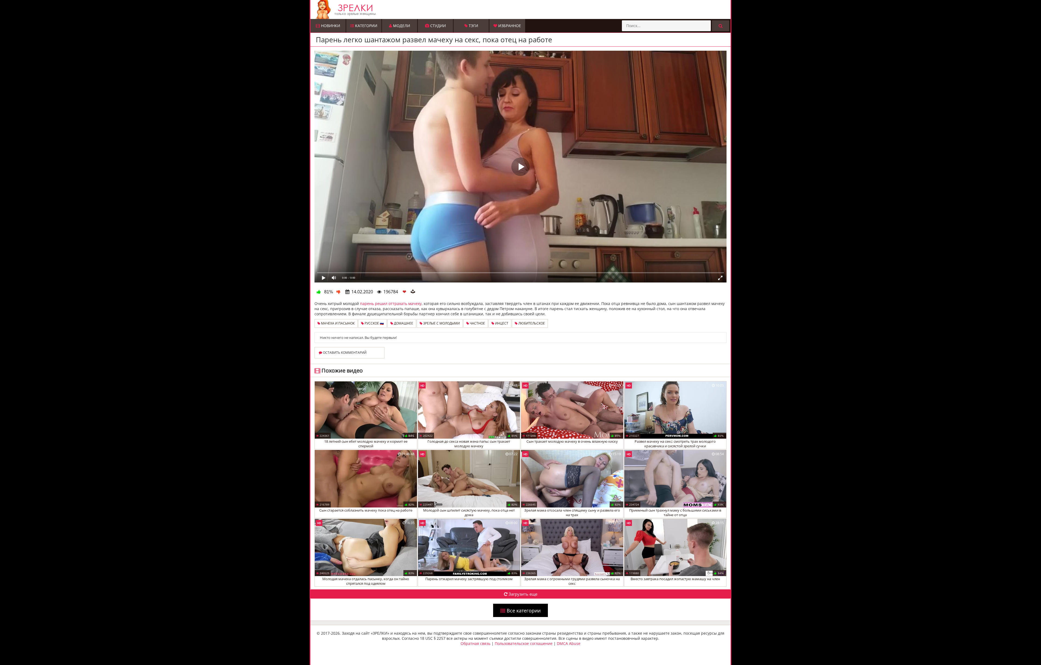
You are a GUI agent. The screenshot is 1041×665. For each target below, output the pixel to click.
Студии (437, 25)
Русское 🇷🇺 (374, 323)
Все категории (523, 610)
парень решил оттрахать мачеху (391, 303)
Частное (477, 323)
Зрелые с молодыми (441, 323)
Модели (401, 25)
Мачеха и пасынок (337, 323)
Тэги (473, 25)
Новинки (330, 25)
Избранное (509, 25)
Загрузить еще (522, 594)
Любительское (531, 323)
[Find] (720, 25)
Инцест (501, 323)
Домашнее (403, 323)
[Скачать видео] (413, 292)
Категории (365, 25)
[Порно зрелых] (522, 9)
